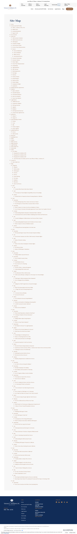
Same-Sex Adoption (16, 96)
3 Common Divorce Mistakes (20, 293)
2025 (13, 198)
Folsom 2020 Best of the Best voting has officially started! (26, 431)
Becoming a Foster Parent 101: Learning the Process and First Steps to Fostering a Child (32, 478)
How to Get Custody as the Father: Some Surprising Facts (26, 484)
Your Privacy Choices (17, 530)
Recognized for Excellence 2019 (20, 153)
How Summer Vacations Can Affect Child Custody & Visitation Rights (28, 236)
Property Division (15, 76)
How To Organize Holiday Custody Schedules (24, 373)
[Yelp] (64, 502)
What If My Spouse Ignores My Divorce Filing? (24, 287)
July (14, 187)
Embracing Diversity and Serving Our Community (24, 428)
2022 (13, 309)
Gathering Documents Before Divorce (22, 353)
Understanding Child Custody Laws (22, 269)
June (15, 282)
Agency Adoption (15, 90)
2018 (13, 481)
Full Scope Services (16, 105)
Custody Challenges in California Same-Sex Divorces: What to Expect (28, 218)
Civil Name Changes (16, 43)
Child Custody (15, 133)
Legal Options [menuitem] (58, 9)
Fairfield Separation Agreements (17, 87)
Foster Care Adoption (16, 98)
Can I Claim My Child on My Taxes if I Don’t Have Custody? (26, 393)
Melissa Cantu (15, 29)
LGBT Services (15, 69)
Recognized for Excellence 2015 (20, 155)
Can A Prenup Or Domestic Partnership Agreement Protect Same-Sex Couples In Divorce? (33, 209)
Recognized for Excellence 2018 (20, 156)
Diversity (15, 172)
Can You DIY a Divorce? (19, 294)
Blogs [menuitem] (63, 9)
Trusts (13, 123)
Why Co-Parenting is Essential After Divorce (24, 435)
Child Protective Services (17, 39)
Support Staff (15, 33)
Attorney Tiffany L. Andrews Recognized (23, 267)
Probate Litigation (15, 126)
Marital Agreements (16, 71)
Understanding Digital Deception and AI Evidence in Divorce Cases (28, 221)
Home (12, 24)
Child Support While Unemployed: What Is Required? (25, 278)
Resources (13, 135)
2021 (13, 360)
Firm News (16, 178)
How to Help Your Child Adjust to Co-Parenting (24, 391)
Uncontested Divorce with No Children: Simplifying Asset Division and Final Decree (31, 214)
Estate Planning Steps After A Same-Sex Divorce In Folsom (26, 201)
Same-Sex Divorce (17, 183)
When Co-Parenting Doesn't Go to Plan (22, 336)
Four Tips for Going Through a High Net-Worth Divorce (25, 397)
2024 (13, 229)
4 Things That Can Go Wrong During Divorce (23, 289)
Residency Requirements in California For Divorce (24, 358)
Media (12, 138)
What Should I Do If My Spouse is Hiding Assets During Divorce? (27, 404)
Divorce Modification (18, 50)
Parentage (14, 73)
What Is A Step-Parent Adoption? (21, 322)
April (14, 191)
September (16, 265)
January (15, 194)
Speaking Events (14, 137)
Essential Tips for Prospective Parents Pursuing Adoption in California (28, 196)
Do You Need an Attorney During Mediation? (23, 298)
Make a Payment (14, 143)
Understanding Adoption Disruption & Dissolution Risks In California (28, 212)
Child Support (15, 41)
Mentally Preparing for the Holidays (22, 367)
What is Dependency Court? (20, 473)
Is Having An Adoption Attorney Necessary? (23, 314)
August (15, 271)
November (16, 205)
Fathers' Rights (15, 62)
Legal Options (14, 99)
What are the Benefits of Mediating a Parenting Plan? (25, 302)
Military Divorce (17, 54)
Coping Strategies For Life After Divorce (23, 462)
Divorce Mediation (17, 52)
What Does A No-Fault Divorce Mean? (22, 331)
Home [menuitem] (32, 9)
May (14, 285)
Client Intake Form (14, 146)
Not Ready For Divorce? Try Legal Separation (24, 325)
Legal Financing (14, 145)
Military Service (14, 141)
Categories (14, 165)
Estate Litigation (15, 128)
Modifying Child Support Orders (21, 411)
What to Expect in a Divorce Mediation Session (24, 223)
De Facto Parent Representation (18, 47)
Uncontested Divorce (18, 56)
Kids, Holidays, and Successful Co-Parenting (23, 369)
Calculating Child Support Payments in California (24, 442)
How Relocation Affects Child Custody (22, 273)
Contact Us (69, 9)
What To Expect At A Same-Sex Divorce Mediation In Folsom (27, 207)
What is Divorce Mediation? (20, 307)
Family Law (13, 36)
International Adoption (16, 94)
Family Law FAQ (15, 80)
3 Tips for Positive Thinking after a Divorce (23, 468)
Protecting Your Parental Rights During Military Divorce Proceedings (28, 192)
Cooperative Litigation (16, 103)
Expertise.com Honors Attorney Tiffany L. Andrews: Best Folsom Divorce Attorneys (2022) (33, 347)
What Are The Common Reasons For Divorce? (24, 329)
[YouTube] (61, 502)
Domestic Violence (16, 60)
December (16, 200)
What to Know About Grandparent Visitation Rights (25, 243)
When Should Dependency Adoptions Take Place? (25, 313)
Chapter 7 (14, 116)
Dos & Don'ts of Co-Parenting (21, 263)
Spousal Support (15, 78)
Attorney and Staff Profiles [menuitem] (40, 9)
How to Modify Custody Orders (21, 258)
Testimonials (54, 4)
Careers (12, 140)
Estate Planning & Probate (16, 119)
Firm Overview (14, 34)
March (15, 242)
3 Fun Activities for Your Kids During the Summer (24, 387)
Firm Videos (14, 151)
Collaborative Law (16, 101)
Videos (12, 149)
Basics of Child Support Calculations (22, 249)
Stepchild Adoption (16, 92)
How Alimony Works (19, 247)
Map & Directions (38, 508)
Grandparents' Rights (16, 84)
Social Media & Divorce (19, 262)
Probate (14, 121)
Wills (13, 124)
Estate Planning (17, 176)
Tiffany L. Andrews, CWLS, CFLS (18, 27)
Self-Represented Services (17, 110)
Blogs (12, 163)
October (15, 211)
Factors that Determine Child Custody (22, 455)
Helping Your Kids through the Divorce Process (24, 464)
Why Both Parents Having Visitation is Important (24, 345)
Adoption (13, 89)
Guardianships (15, 65)
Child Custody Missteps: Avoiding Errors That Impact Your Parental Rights (29, 274)
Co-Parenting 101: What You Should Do (22, 384)
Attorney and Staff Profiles (16, 25)
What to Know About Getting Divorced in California (25, 446)
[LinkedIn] (59, 502)
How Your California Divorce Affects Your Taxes (24, 400)
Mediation (14, 109)
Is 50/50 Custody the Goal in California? (23, 304)
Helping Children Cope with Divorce (22, 254)
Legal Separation (15, 67)
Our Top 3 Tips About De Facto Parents (23, 471)
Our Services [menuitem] (50, 9)
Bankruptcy (13, 114)
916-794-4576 (67, 5)
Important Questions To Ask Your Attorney (23, 342)
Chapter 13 (14, 117)
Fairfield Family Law (15, 130)
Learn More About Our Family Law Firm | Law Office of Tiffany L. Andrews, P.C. (29, 158)
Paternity (14, 74)
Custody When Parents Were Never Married (24, 189)
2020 (13, 408)
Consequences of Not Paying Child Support (23, 418)
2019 (13, 448)
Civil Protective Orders (16, 45)
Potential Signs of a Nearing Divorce (22, 334)
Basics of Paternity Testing (20, 240)
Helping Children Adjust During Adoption (23, 318)
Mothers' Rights (15, 82)
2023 (13, 251)
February (15, 300)
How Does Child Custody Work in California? (23, 451)
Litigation (14, 107)
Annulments (14, 85)
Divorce (14, 49)
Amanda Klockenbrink (16, 31)
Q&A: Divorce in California (20, 378)
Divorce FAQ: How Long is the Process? (22, 424)
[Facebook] (56, 502)
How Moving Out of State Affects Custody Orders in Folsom (27, 203)
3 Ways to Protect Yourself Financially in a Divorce (25, 406)
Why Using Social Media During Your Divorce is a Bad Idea (26, 477)
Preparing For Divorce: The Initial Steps (22, 349)
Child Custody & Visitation (17, 38)
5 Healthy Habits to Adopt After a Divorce (23, 458)
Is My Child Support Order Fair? (21, 415)
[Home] (10, 7)
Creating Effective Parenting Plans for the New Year (25, 227)
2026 (13, 185)
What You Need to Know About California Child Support (26, 420)
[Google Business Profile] (67, 502)
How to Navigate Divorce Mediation (22, 280)
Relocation (16, 181)
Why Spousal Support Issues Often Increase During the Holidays (27, 232)
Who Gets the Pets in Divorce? (21, 355)
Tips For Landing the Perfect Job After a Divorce (24, 382)
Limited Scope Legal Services (18, 112)
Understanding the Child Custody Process (23, 438)
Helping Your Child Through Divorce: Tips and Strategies (26, 283)
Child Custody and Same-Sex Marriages (23, 338)
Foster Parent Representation (18, 63)
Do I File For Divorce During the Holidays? (23, 364)
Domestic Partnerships (16, 58)
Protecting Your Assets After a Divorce (22, 376)
